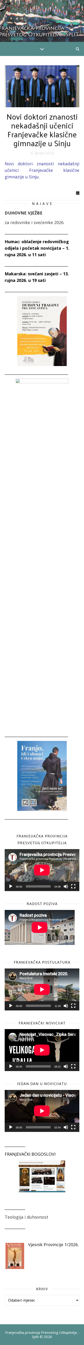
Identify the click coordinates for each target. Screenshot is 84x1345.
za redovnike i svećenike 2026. (34, 222)
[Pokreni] (10, 886)
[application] (42, 870)
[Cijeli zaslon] (73, 886)
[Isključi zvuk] (65, 886)
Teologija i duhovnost (26, 1217)
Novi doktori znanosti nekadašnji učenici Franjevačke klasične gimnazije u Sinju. (42, 170)
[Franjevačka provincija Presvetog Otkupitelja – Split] (42, 21)
